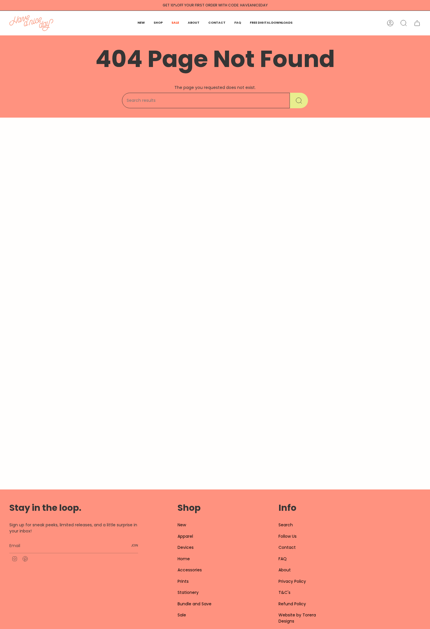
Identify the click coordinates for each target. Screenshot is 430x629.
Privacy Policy (292, 581)
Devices (186, 547)
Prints (183, 581)
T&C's (284, 592)
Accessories (190, 570)
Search (285, 525)
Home (184, 559)
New (182, 525)
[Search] (299, 100)
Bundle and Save (194, 604)
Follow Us (287, 536)
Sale (182, 615)
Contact (287, 547)
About (284, 570)
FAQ (282, 559)
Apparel (185, 536)
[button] (158, 23)
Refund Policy (292, 604)
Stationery (188, 592)
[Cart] (417, 23)
